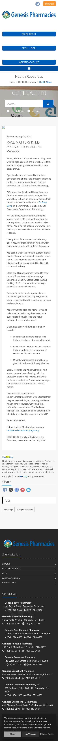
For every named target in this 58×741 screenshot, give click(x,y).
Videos (35, 111)
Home (12, 81)
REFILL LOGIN (29, 48)
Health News (17, 111)
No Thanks (30, 734)
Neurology (8, 509)
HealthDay (22, 476)
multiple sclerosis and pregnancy (23, 430)
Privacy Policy (9, 582)
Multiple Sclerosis (25, 509)
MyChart (49, 3)
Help (4, 573)
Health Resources (27, 81)
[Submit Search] (48, 104)
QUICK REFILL (29, 34)
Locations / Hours (11, 578)
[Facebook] (37, 4)
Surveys (6, 564)
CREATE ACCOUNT (29, 62)
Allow (12, 734)
